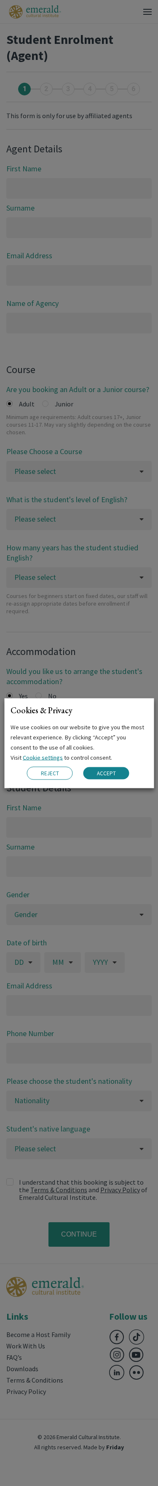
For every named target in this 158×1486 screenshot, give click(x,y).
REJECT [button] (50, 773)
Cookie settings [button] (43, 757)
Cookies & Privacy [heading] (41, 709)
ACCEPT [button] (106, 773)
